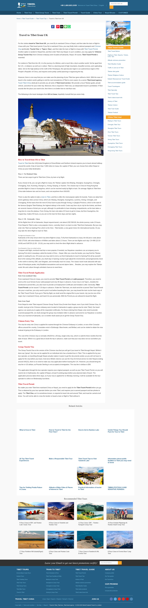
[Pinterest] (127, 599)
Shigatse (58, 599)
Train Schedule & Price (52, 573)
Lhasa (44, 599)
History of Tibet (112, 101)
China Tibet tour (115, 117)
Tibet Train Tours (21, 582)
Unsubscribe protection (111, 590)
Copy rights (18, 605)
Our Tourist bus (109, 579)
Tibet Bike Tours (21, 589)
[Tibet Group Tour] (118, 33)
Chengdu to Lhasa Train (52, 586)
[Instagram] (131, 599)
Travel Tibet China (24, 83)
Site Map (39, 605)
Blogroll (46, 605)
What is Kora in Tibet (27, 430)
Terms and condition (29, 605)
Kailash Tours (20, 576)
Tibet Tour (28, 13)
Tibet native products (81, 589)
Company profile (109, 573)
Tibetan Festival (113, 112)
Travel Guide (85, 13)
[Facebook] (111, 599)
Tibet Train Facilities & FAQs (53, 576)
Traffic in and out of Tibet (116, 67)
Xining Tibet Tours (113, 139)
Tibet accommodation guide (116, 82)
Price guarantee (109, 587)
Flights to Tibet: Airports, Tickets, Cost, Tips (118, 55)
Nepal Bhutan (110, 13)
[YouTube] (123, 599)
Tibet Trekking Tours (22, 579)
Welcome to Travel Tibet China (87, 5)
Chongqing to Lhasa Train (53, 589)
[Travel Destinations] (108, 5)
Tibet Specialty (112, 90)
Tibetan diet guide (113, 71)
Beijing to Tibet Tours (114, 121)
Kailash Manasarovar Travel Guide (119, 79)
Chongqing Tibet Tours (115, 147)
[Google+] (119, 599)
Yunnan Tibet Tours (114, 136)
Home (19, 13)
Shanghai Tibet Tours (114, 128)
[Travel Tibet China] (28, 5)
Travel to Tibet (23, 163)
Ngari (48, 599)
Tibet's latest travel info (115, 97)
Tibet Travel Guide (28, 18)
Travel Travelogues (114, 86)
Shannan (70, 599)
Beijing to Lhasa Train (52, 579)
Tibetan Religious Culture (116, 75)
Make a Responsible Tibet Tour (60, 459)
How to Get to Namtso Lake (88, 430)
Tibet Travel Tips (41, 18)
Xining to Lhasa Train (52, 592)
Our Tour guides (109, 576)
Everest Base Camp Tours (24, 573)
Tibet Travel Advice (114, 51)
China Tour (97, 13)
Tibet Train (56, 13)
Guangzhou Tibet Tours (115, 143)
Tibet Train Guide (113, 109)
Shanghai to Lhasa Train (53, 582)
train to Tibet (46, 197)
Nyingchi (64, 599)
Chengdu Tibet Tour (114, 124)
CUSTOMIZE (123, 13)
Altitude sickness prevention (116, 60)
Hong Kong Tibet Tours (115, 150)
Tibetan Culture (112, 105)
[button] (102, 5)
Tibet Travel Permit (70, 13)
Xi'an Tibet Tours (113, 132)
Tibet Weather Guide (114, 64)
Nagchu (53, 599)
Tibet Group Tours (42, 13)
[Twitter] (115, 599)
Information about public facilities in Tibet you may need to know (119, 460)
